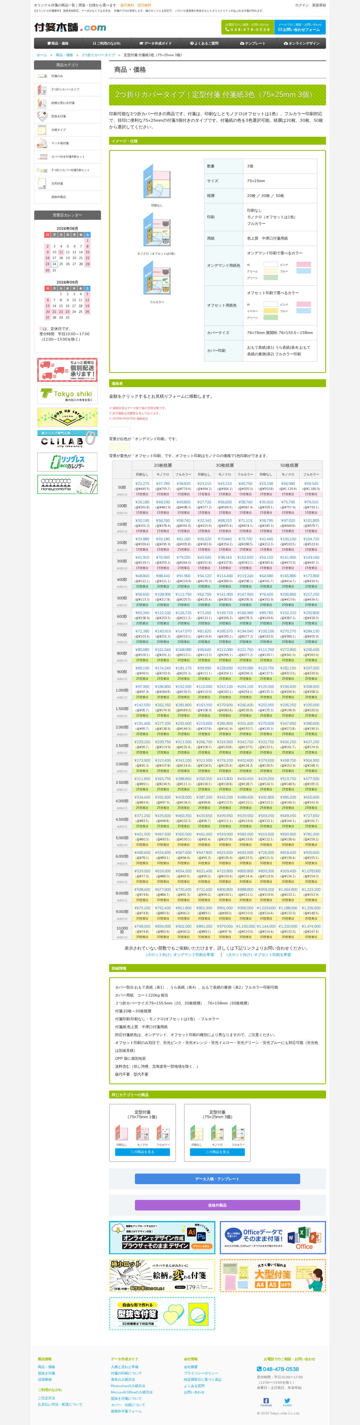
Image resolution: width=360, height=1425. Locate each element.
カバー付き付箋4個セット (68, 157)
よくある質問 (194, 1386)
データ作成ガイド (158, 43)
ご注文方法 (46, 1398)
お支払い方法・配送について (60, 1404)
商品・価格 (60, 43)
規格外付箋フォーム (126, 1411)
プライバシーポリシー (201, 1373)
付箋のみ (57, 76)
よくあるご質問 (206, 43)
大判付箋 (57, 184)
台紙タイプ (58, 130)
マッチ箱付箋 (60, 143)
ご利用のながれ (108, 43)
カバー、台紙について (128, 1405)
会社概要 (191, 1367)
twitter (287, 1405)
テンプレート (255, 43)
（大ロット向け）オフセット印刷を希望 (258, 954)
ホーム (42, 55)
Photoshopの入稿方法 (128, 1386)
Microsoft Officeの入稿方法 (132, 1392)
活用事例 (45, 1379)
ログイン (302, 5)
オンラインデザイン (304, 43)
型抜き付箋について (126, 1398)
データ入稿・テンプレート (217, 1178)
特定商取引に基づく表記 (203, 1379)
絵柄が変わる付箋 (63, 103)
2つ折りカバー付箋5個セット (70, 170)
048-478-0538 (280, 1369)
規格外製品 (217, 1205)
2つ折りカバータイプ (98, 55)
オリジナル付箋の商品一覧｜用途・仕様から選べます (75, 5)
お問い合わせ (194, 1392)
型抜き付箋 (58, 116)
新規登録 (319, 5)
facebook (266, 1405)
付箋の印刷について (126, 1373)
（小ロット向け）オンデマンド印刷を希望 (179, 954)
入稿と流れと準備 (124, 1367)
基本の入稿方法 (123, 1379)
